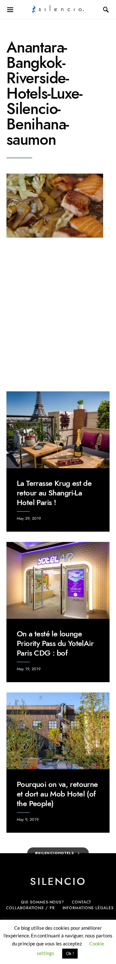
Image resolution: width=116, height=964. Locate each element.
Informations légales (88, 908)
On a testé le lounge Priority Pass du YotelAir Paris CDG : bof (55, 643)
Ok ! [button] (70, 953)
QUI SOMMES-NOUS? (42, 902)
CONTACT (81, 902)
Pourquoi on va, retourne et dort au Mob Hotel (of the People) (57, 794)
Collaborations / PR (30, 908)
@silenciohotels (54, 853)
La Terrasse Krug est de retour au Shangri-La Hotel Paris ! (54, 493)
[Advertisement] (58, 314)
